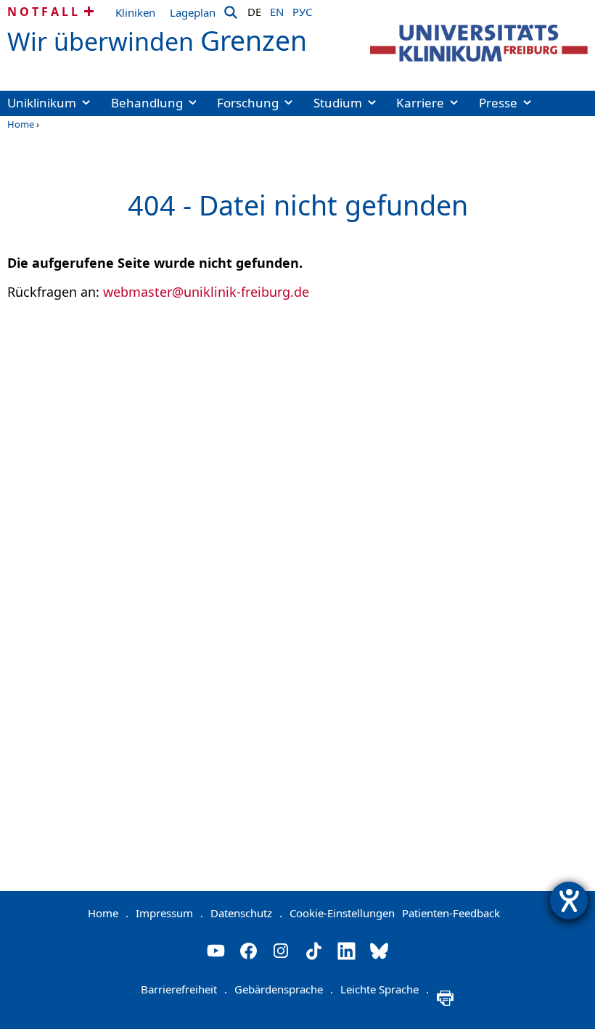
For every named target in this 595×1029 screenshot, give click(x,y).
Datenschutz (246, 913)
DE (254, 9)
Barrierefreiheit (184, 989)
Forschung (248, 102)
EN (277, 9)
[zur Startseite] (479, 43)
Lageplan (193, 12)
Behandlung (147, 102)
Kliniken (135, 12)
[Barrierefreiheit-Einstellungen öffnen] (569, 900)
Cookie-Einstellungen (342, 913)
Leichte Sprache (384, 989)
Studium (337, 102)
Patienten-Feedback (451, 913)
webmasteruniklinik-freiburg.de (206, 291)
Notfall (44, 12)
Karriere (420, 102)
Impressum (169, 913)
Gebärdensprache (283, 989)
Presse (498, 102)
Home (20, 124)
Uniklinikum (41, 102)
